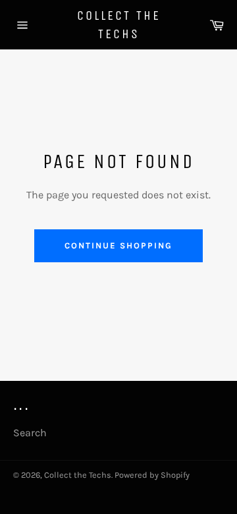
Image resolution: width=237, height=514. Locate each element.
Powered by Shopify (152, 475)
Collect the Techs (119, 25)
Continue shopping (118, 245)
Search (30, 432)
